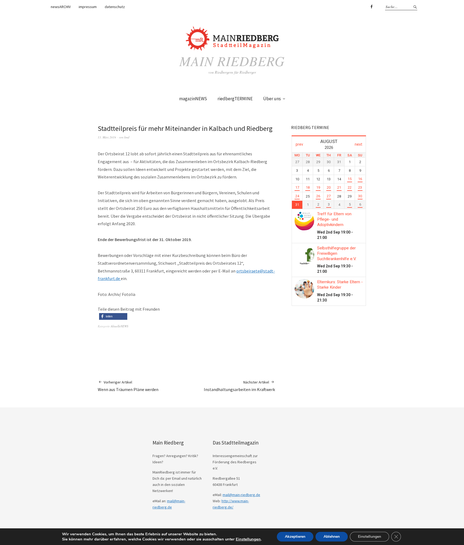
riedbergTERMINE (235, 99)
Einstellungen (248, 539)
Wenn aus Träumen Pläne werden (128, 386)
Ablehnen (332, 536)
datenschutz (115, 6)
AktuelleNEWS (119, 326)
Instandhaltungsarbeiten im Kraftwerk (239, 386)
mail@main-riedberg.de (241, 494)
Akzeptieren (295, 536)
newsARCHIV (61, 6)
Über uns (272, 99)
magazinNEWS (193, 99)
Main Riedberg (232, 61)
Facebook (371, 7)
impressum (88, 6)
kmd (126, 137)
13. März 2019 (107, 137)
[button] (113, 316)
